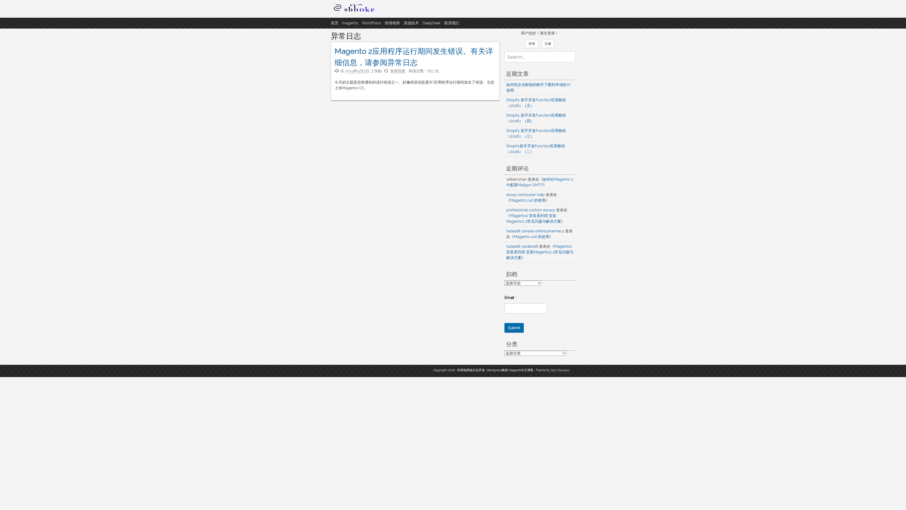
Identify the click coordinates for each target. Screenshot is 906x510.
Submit (514, 328)
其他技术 (411, 23)
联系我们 (451, 23)
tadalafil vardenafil (522, 246)
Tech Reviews (559, 370)
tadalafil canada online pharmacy (535, 231)
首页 (334, 23)
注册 (548, 44)
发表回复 (397, 71)
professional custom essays (530, 210)
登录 (531, 44)
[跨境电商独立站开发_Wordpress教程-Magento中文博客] (354, 11)
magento (350, 23)
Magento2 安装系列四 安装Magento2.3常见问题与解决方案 (539, 252)
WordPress (371, 23)
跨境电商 (392, 23)
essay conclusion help (525, 194)
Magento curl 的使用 (527, 200)
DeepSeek (431, 23)
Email (510, 297)
